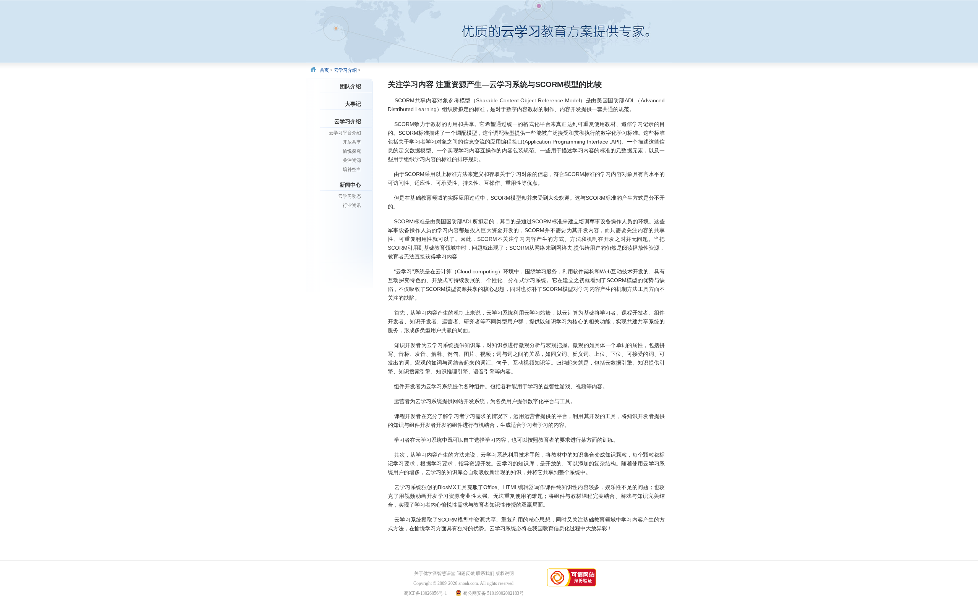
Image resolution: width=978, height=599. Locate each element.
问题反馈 (466, 573)
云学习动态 (349, 196)
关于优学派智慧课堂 (434, 573)
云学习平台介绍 (345, 133)
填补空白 (352, 169)
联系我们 (485, 573)
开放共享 (352, 142)
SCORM (398, 248)
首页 (324, 70)
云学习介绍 (345, 70)
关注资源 (352, 160)
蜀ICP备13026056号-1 (425, 593)
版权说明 (504, 573)
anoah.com (468, 583)
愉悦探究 (352, 151)
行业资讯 (352, 205)
